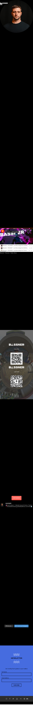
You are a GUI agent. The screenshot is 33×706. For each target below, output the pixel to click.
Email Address (5, 678)
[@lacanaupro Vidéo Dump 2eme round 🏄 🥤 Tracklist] (16, 614)
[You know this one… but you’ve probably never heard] (16, 518)
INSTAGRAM (16, 498)
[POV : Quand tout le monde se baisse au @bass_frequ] (16, 576)
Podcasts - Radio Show (11, 253)
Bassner (2, 253)
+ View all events (16, 416)
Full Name (4, 672)
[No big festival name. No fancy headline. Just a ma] (16, 537)
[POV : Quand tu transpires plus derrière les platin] (16, 595)
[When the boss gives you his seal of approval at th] (16, 556)
